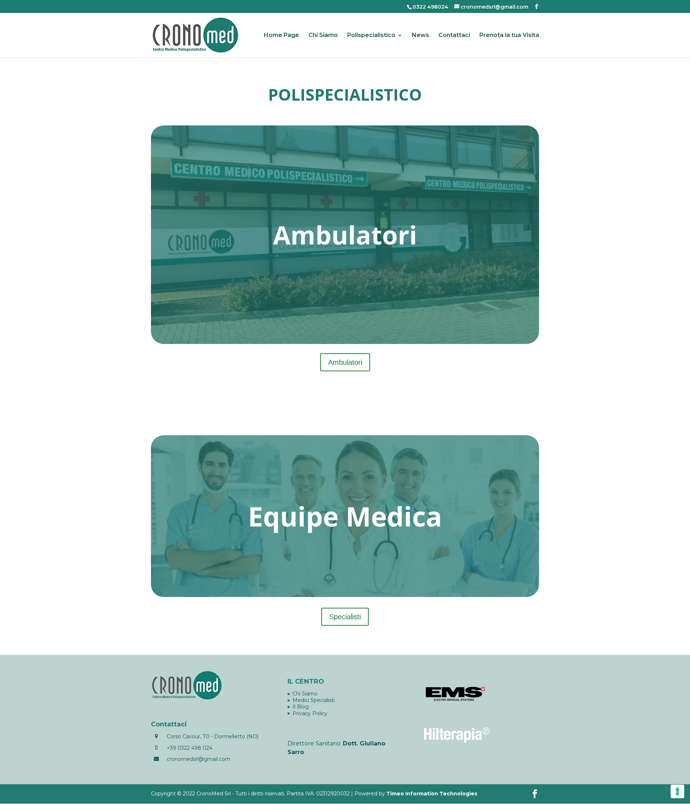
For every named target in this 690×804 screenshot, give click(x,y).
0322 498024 (430, 7)
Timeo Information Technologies (431, 793)
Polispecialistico (371, 35)
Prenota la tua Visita (509, 35)
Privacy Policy (310, 713)
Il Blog (301, 706)
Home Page (281, 35)
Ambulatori (345, 362)
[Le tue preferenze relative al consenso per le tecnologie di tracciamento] (677, 791)
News (420, 35)
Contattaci (454, 35)
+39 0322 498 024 (189, 748)
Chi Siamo (323, 35)
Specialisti (345, 617)
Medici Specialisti (314, 700)
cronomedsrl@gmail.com (198, 759)
